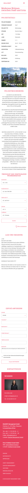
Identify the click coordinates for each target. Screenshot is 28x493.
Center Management (9, 465)
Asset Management (8, 463)
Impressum (6, 458)
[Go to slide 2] (9, 84)
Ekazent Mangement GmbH (15, 437)
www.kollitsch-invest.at (12, 445)
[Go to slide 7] (19, 84)
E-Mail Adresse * (5, 333)
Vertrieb (5, 468)
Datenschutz (7, 456)
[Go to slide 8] (21, 84)
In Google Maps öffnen (9, 428)
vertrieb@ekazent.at (13, 396)
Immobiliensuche (8, 470)
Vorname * (4, 319)
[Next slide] (24, 77)
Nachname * (4, 326)
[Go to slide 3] (11, 84)
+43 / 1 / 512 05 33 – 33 (12, 433)
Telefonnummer (5, 340)
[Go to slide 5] (15, 84)
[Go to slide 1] (7, 84)
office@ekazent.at (12, 435)
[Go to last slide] (3, 77)
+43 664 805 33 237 (11, 399)
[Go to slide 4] (13, 84)
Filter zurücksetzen (22, 226)
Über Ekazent (7, 473)
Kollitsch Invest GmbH (14, 447)
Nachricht (3, 346)
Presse (5, 453)
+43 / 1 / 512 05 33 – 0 (11, 431)
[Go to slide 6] (17, 84)
